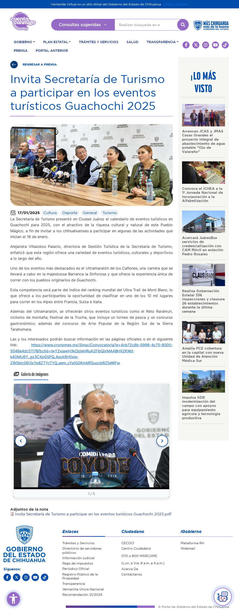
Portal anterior (52, 50)
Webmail (188, 548)
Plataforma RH (192, 542)
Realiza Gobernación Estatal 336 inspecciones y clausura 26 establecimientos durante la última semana (203, 301)
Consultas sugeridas (80, 24)
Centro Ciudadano (136, 548)
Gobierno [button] (23, 41)
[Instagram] (26, 577)
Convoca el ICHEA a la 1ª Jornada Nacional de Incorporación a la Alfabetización (202, 194)
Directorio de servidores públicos (82, 550)
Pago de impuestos (77, 563)
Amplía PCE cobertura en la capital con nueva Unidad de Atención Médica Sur (203, 354)
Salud (132, 41)
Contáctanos (131, 574)
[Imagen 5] (102, 483)
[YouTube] (35, 577)
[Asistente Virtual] (222, 596)
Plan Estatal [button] (55, 41)
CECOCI (127, 542)
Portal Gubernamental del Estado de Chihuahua (23, 15)
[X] (16, 577)
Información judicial (78, 557)
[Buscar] (183, 25)
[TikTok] (44, 577)
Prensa (21, 50)
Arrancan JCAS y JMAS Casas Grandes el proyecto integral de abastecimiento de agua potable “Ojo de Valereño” (203, 141)
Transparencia (73, 583)
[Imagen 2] (86, 483)
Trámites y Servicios (98, 41)
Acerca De (129, 568)
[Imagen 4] (97, 483)
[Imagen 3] (91, 483)
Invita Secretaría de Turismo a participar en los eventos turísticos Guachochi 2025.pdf (93, 514)
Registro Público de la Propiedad (80, 576)
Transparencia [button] (161, 41)
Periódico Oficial (75, 568)
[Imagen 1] (80, 483)
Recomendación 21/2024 (82, 594)
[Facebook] (7, 577)
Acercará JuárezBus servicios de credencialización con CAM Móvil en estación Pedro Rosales (202, 246)
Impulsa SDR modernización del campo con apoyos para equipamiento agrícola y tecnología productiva (201, 407)
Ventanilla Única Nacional (83, 589)
